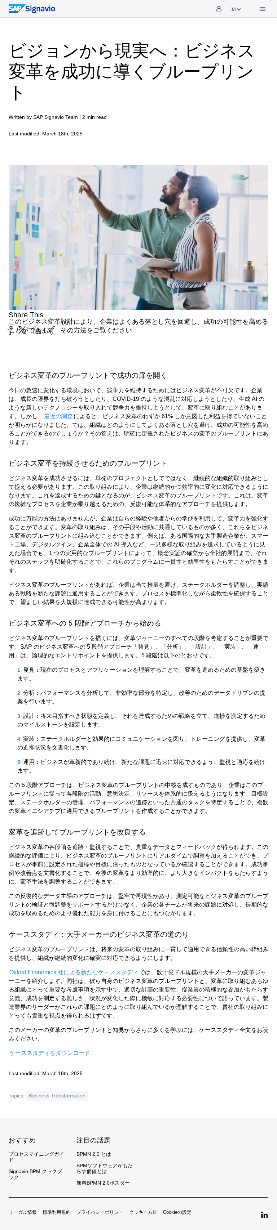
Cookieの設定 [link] (177, 1212)
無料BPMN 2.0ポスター (103, 1183)
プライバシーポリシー (99, 1212)
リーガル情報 (23, 1212)
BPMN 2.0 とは (93, 1154)
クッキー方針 (143, 1212)
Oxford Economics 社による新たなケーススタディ (73, 972)
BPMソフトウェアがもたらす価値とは (104, 1168)
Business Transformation (57, 1096)
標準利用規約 (57, 1212)
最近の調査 (58, 416)
